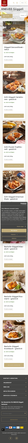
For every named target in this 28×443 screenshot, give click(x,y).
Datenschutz (14, 434)
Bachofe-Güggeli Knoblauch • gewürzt (13, 347)
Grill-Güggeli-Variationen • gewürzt (14, 98)
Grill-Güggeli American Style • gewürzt (14, 198)
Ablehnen (14, 238)
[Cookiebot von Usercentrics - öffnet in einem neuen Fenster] (20, 204)
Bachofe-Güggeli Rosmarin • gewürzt (13, 297)
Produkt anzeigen (8, 59)
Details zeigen (20, 226)
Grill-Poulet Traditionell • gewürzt (13, 148)
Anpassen (13, 234)
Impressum (23, 432)
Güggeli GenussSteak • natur (14, 48)
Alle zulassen (14, 230)
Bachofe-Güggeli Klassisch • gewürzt (14, 247)
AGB (19, 432)
